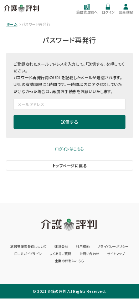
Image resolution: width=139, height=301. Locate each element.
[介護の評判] (22, 8)
